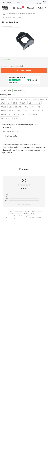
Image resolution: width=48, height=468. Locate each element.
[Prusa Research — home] (5, 8)
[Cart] (44, 2)
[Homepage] (4, 13)
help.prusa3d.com (23, 147)
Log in (20, 204)
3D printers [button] (18, 7)
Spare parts (13, 13)
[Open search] (36, 2)
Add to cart (25, 70)
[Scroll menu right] (45, 7)
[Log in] (40, 2)
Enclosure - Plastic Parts (13, 18)
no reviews (16, 27)
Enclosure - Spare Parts (27, 13)
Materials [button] (30, 8)
